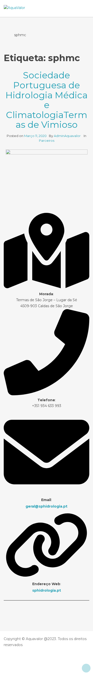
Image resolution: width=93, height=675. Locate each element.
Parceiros (46, 140)
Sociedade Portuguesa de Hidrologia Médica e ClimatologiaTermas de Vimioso (46, 100)
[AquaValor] (14, 8)
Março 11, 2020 (35, 136)
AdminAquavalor (67, 136)
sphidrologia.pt (46, 590)
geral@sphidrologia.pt (46, 506)
